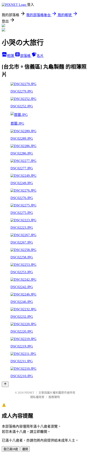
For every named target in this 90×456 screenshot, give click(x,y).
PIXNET (29, 392)
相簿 (11, 56)
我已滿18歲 (10, 449)
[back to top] (5, 384)
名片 (40, 56)
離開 (25, 449)
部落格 (25, 56)
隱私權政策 (37, 397)
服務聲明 (54, 397)
